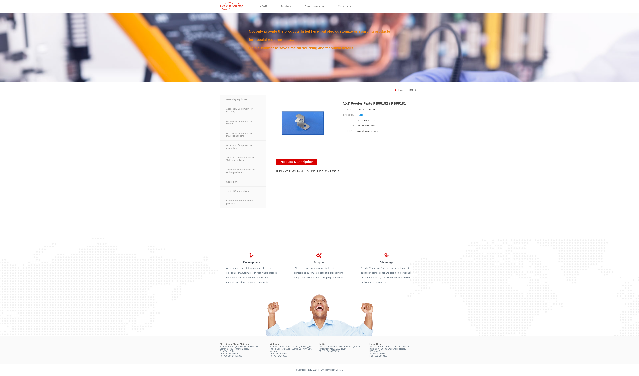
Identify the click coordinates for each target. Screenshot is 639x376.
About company (314, 6)
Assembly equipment (237, 99)
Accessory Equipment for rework (239, 122)
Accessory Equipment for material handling (239, 134)
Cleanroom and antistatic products (239, 202)
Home (401, 90)
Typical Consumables (237, 191)
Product (286, 6)
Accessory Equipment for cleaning (239, 110)
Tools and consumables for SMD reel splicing (240, 158)
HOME (264, 6)
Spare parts (232, 181)
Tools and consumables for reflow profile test (240, 171)
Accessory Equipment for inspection (239, 146)
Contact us (345, 6)
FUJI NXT (413, 90)
